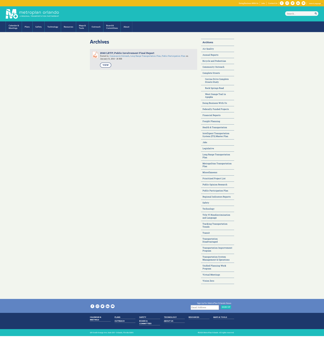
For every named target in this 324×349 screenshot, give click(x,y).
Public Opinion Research (214, 184)
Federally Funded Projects (215, 109)
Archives (207, 42)
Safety (205, 202)
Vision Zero (208, 280)
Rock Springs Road (214, 88)
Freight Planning (211, 121)
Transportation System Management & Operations (215, 258)
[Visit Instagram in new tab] (287, 3)
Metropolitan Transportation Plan (217, 165)
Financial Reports (211, 115)
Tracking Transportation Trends (214, 225)
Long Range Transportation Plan (145, 56)
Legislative (208, 148)
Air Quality (208, 48)
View (106, 65)
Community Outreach (119, 56)
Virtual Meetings (211, 274)
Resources (194, 317)
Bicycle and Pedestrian (214, 61)
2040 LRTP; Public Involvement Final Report (127, 53)
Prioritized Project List (214, 178)
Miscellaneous (209, 172)
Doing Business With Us (248, 3)
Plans (117, 317)
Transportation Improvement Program (217, 249)
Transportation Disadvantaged (210, 240)
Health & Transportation (214, 127)
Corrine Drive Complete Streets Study (217, 80)
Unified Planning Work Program (214, 267)
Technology (208, 208)
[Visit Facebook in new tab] (282, 3)
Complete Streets (211, 73)
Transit (206, 232)
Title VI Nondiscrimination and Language (216, 216)
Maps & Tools (220, 317)
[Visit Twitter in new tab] (293, 3)
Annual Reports (210, 54)
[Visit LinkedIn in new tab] (298, 3)
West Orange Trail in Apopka (215, 95)
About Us (168, 321)
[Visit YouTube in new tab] (303, 3)
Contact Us (272, 3)
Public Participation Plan (173, 56)
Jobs (263, 3)
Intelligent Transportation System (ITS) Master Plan (215, 135)
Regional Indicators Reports (216, 196)
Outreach (120, 321)
